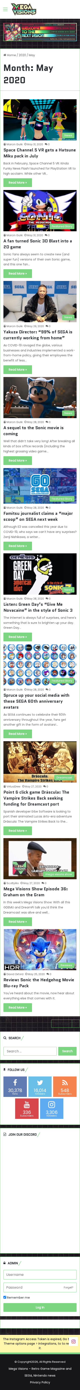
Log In (40, 1307)
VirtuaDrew (13, 786)
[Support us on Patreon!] (40, 32)
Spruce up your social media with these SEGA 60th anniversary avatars (36, 701)
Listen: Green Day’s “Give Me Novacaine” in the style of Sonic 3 (38, 607)
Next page (62, 1024)
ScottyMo (13, 883)
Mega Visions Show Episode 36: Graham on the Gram (35, 892)
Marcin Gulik (15, 144)
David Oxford (15, 974)
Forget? (68, 1287)
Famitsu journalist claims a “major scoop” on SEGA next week (38, 516)
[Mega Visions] (23, 9)
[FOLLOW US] (73, 1341)
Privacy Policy (40, 1382)
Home (11, 55)
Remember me (18, 1297)
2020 (22, 55)
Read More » (18, 182)
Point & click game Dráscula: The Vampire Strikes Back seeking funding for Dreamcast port (36, 798)
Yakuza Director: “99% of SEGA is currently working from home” (38, 335)
